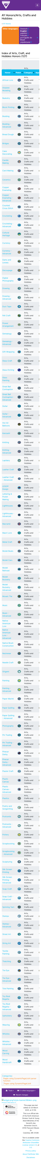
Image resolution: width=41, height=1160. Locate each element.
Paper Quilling (8, 708)
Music (4, 605)
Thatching (6, 961)
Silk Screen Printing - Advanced (7, 880)
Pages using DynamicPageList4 (17, 1083)
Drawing (6, 288)
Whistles (6, 1034)
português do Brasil (26, 39)
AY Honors (7, 24)
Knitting (5, 442)
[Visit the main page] (6, 5)
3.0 (30, 1147)
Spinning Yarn (8, 907)
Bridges (5, 143)
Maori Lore (7, 533)
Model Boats (7, 551)
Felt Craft (6, 315)
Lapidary (6, 460)
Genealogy (7, 333)
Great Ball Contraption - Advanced (8, 397)
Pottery (5, 834)
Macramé (6, 524)
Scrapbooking (8, 843)
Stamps (5, 916)
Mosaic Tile (7, 596)
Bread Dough (8, 134)
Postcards (6, 816)
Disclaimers (31, 1157)
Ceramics (6, 180)
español (23, 33)
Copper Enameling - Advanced (7, 198)
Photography (8, 726)
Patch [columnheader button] (18, 72)
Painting (5, 680)
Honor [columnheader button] (7, 72)
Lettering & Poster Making (7, 497)
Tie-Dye (5, 970)
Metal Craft (7, 542)
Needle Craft (7, 662)
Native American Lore (6, 623)
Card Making (7, 170)
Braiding (5, 116)
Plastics (5, 798)
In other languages (27, 1090)
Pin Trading (7, 735)
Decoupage (7, 270)
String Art (6, 943)
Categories (7, 1076)
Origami (5, 671)
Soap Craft (7, 889)
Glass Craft (7, 361)
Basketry (6, 98)
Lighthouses (7, 506)
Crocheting (7, 216)
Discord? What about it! (9, 1102)
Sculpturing (7, 862)
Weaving (6, 1025)
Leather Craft (8, 469)
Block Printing (8, 107)
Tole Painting (8, 988)
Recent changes (22, 1095)
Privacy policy (31, 1151)
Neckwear (6, 653)
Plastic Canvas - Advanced (6, 789)
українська (25, 42)
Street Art (6, 934)
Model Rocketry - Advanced (7, 587)
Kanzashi (6, 433)
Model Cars (7, 560)
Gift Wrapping (8, 352)
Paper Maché (8, 699)
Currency (6, 243)
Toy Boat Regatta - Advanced (6, 1007)
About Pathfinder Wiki (31, 1154)
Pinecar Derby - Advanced (6, 762)
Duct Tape (6, 306)
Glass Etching (8, 370)
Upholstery (7, 1016)
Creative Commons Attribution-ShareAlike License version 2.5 (30, 1142)
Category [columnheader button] (28, 72)
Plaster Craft (7, 771)
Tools (10, 1090)
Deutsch (23, 29)
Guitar (5, 406)
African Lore (7, 80)
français (23, 35)
